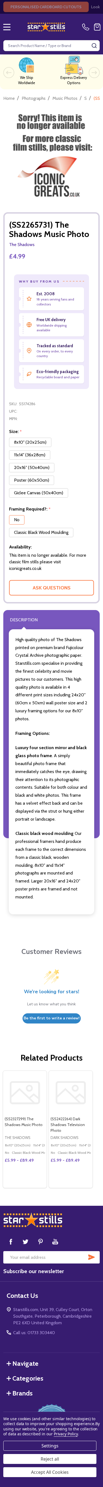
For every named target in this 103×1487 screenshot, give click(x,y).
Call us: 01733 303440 (34, 1332)
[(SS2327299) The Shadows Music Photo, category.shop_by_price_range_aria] (25, 1092)
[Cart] (97, 27)
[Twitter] (25, 1241)
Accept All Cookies (50, 1472)
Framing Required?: (30, 509)
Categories (27, 1378)
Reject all (50, 1459)
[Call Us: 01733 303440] (86, 27)
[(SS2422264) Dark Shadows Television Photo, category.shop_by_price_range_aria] (71, 1092)
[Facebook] (10, 1241)
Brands (22, 1393)
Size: (15, 431)
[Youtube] (55, 1241)
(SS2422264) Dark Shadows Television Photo (68, 1124)
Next (94, 72)
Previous (8, 72)
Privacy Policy (66, 1433)
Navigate (25, 1363)
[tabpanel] (25, 1129)
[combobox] (51, 45)
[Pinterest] (40, 1241)
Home (9, 98)
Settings (50, 1446)
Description (24, 619)
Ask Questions (52, 588)
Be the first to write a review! (52, 1018)
